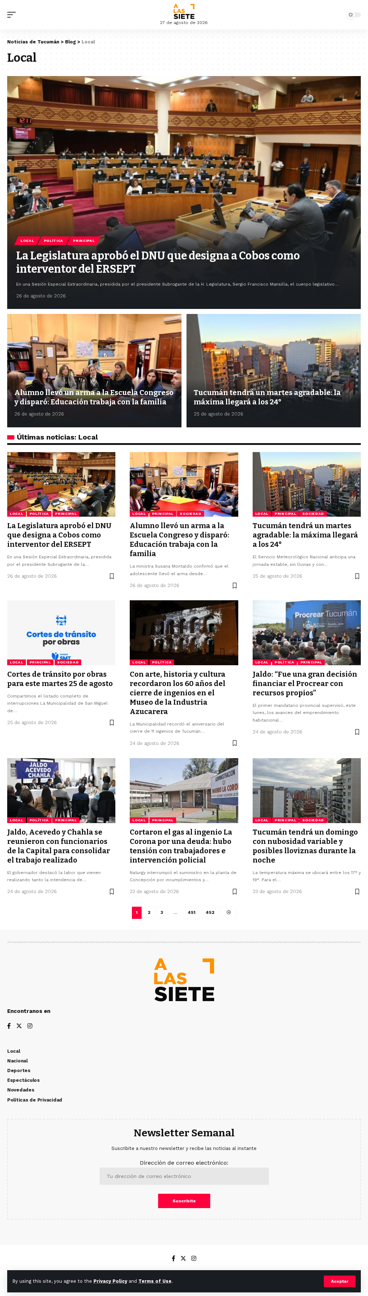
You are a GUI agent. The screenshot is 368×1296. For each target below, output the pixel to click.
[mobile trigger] (13, 15)
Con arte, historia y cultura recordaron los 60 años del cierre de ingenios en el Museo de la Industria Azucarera (177, 693)
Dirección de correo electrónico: (184, 1162)
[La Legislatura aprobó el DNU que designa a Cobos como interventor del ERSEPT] (184, 192)
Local (27, 241)
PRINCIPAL (84, 241)
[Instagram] (29, 1026)
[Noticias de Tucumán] (184, 11)
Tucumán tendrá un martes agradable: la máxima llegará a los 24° (267, 397)
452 (210, 912)
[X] (19, 1026)
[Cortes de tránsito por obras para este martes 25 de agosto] (61, 632)
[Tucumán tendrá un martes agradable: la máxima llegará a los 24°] (274, 370)
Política (54, 241)
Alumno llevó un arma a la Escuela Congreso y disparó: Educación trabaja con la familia (94, 397)
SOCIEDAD (191, 514)
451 (192, 912)
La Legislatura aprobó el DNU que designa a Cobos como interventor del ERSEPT (59, 535)
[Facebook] (9, 1026)
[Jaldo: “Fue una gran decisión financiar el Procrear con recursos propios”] (307, 632)
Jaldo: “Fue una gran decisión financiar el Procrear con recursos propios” (305, 683)
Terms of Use (154, 1281)
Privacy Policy (110, 1281)
